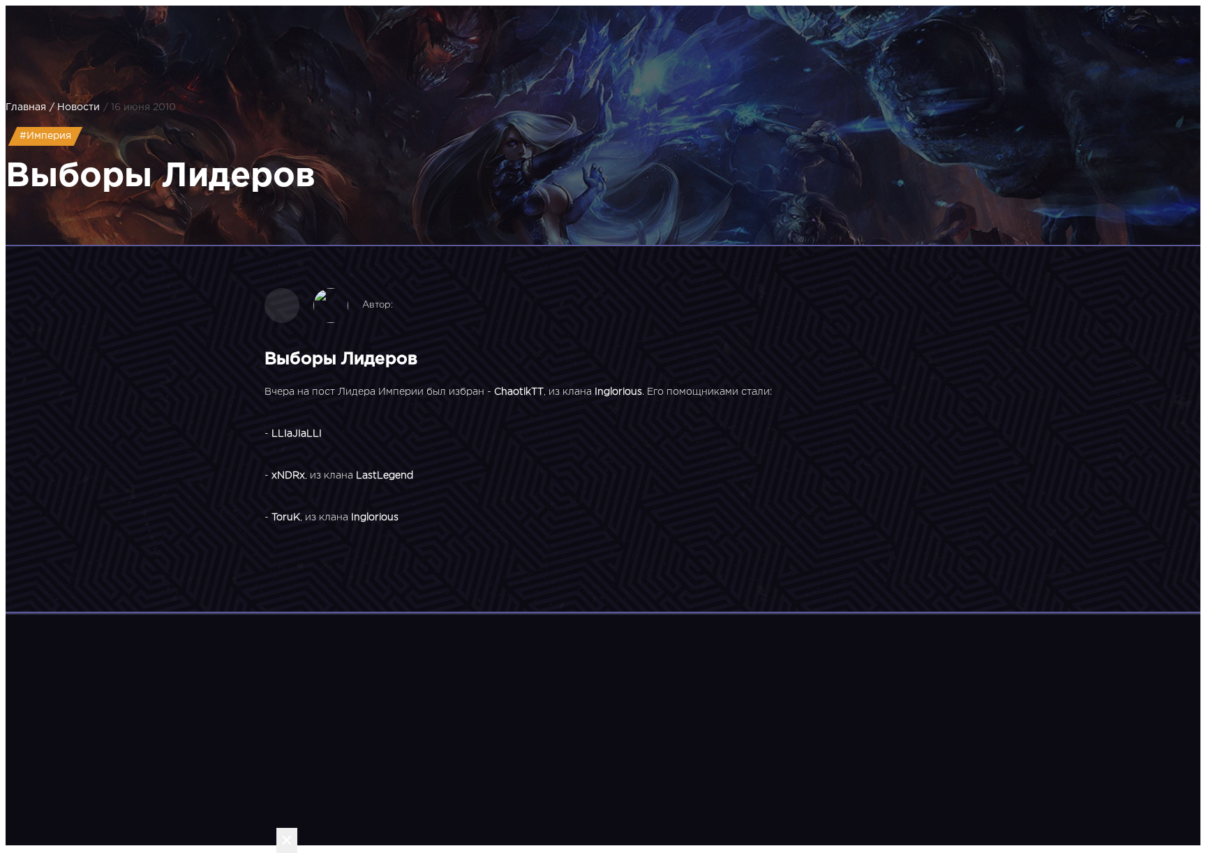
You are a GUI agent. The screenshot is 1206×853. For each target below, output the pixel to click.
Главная (26, 107)
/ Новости (75, 107)
